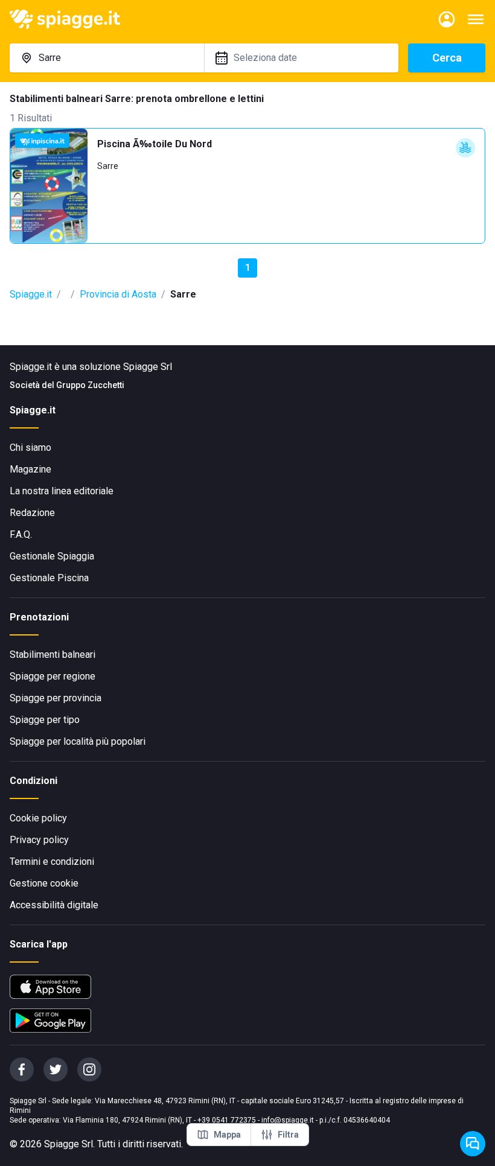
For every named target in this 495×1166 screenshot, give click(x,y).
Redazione (32, 512)
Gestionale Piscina (49, 578)
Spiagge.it (31, 294)
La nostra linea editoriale (61, 491)
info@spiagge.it (287, 1120)
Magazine (30, 469)
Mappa (227, 1134)
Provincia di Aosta (118, 294)
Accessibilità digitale (54, 905)
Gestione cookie (44, 883)
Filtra (288, 1134)
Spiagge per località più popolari (77, 741)
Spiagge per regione (52, 676)
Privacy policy (39, 840)
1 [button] (248, 267)
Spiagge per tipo (45, 719)
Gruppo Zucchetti (90, 385)
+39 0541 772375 (226, 1120)
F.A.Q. (21, 534)
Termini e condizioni (52, 861)
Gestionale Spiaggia (52, 556)
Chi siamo (30, 447)
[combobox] (107, 57)
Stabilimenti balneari (52, 654)
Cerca (447, 57)
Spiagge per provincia (55, 698)
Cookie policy (38, 818)
